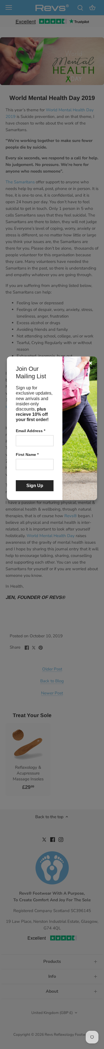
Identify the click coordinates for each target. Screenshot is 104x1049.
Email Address (30, 431)
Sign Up (34, 485)
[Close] (90, 363)
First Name (27, 454)
